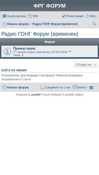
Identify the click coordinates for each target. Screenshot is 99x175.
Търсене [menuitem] (94, 24)
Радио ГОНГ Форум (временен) (55, 23)
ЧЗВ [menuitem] (35, 16)
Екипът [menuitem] (82, 87)
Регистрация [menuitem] (75, 16)
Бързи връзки (16, 16)
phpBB (35, 94)
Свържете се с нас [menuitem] (58, 87)
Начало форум (18, 23)
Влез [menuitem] (93, 16)
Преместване (24, 48)
